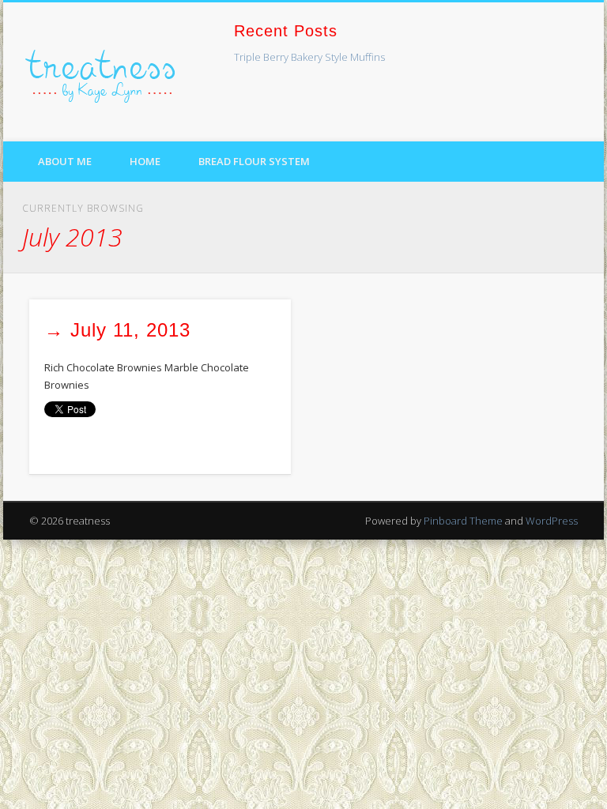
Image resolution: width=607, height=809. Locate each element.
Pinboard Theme (463, 521)
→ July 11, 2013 (117, 330)
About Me (65, 161)
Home (145, 161)
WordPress (552, 521)
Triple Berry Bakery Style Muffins (309, 57)
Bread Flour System (254, 161)
